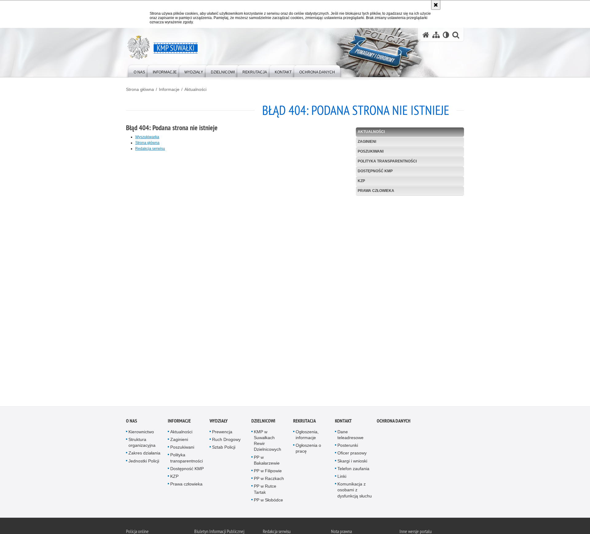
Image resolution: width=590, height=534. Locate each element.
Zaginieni (367, 141)
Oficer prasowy (352, 454)
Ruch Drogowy (226, 440)
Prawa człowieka (376, 191)
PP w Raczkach (269, 479)
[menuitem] (139, 70)
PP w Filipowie (268, 472)
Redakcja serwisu (150, 148)
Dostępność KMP (375, 171)
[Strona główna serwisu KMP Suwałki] (426, 35)
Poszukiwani (371, 151)
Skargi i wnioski (352, 461)
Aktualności (195, 89)
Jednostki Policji (143, 461)
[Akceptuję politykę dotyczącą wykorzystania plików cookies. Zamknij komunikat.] (435, 5)
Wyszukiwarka (147, 137)
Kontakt (343, 422)
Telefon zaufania (353, 469)
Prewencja (222, 432)
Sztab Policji (223, 448)
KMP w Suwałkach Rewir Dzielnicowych (267, 441)
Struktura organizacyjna (141, 443)
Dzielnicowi (263, 422)
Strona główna (140, 89)
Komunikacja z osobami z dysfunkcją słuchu (354, 491)
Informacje (169, 89)
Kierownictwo (141, 432)
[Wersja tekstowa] (446, 35)
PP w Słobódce (268, 500)
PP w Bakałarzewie (267, 461)
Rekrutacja (304, 422)
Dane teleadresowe (350, 435)
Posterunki (347, 446)
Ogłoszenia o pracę (308, 449)
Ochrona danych (394, 422)
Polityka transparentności (387, 161)
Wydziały (219, 422)
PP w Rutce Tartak (265, 490)
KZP (361, 181)
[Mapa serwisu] (436, 35)
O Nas (131, 422)
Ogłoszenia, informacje (307, 435)
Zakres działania (144, 454)
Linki (341, 477)
